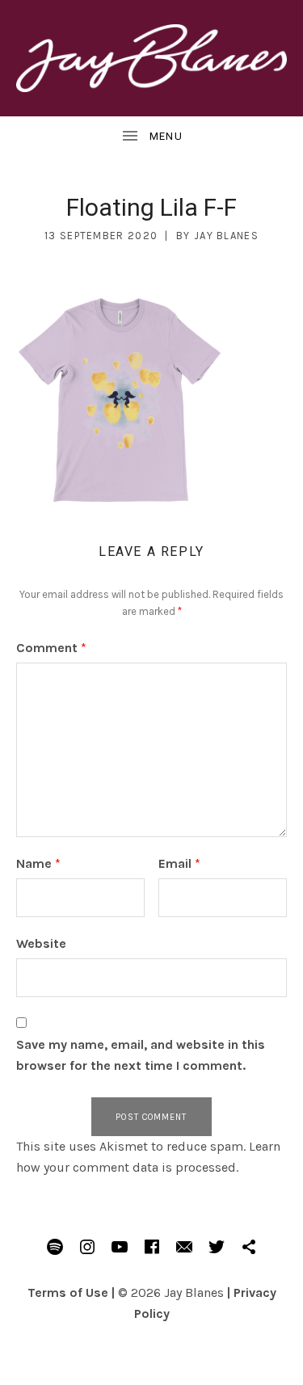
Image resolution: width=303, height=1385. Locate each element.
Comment (51, 647)
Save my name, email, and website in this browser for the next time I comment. (140, 1055)
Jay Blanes (226, 235)
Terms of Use (67, 1292)
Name (38, 863)
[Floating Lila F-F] (119, 398)
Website (41, 943)
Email (179, 863)
